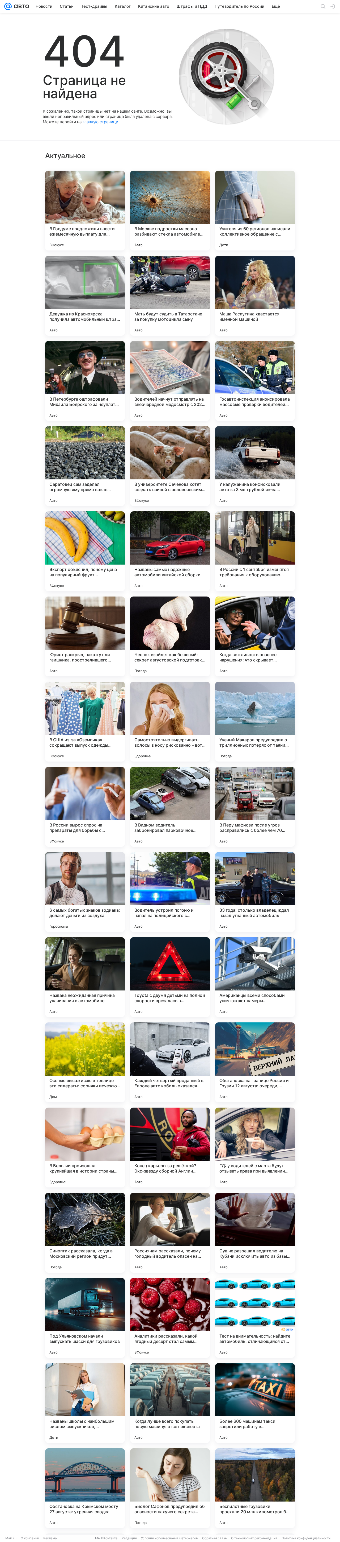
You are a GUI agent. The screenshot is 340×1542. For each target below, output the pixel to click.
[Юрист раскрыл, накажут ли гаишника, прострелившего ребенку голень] (85, 636)
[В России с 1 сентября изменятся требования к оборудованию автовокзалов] (255, 551)
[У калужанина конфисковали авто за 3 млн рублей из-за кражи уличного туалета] (255, 466)
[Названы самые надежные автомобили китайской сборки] (170, 551)
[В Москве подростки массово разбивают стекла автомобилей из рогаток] (170, 210)
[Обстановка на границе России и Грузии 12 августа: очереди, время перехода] (255, 1062)
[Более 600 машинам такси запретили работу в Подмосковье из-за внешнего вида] (255, 1403)
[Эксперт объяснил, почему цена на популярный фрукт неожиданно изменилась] (85, 551)
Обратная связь (214, 1538)
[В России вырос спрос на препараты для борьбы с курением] (85, 807)
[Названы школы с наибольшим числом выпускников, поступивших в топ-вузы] (85, 1403)
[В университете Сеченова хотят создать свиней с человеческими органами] (170, 466)
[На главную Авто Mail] (20, 6)
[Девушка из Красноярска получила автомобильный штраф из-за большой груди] (85, 296)
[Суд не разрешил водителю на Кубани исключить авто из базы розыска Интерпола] (255, 1233)
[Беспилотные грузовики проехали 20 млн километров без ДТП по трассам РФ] (255, 1488)
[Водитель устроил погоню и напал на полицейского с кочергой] (170, 892)
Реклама (50, 1538)
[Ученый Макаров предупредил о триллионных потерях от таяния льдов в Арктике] (255, 722)
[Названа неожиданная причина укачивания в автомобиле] (85, 977)
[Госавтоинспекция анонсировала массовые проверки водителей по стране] (255, 381)
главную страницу (100, 121)
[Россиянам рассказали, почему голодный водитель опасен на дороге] (170, 1233)
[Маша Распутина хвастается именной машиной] (255, 296)
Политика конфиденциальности (306, 1538)
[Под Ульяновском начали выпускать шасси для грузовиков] (85, 1318)
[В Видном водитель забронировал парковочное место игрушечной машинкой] (170, 807)
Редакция (129, 1538)
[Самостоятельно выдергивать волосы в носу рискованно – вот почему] (170, 722)
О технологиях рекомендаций (254, 1538)
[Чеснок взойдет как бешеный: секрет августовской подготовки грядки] (170, 636)
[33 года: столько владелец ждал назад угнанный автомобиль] (255, 892)
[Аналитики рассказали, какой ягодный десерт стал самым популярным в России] (170, 1318)
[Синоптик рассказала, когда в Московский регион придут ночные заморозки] (85, 1233)
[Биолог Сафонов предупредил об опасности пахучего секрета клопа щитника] (170, 1488)
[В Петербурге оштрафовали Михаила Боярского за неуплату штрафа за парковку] (85, 381)
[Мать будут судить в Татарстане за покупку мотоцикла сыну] (170, 296)
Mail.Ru (10, 1538)
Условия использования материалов (169, 1538)
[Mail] (8, 6)
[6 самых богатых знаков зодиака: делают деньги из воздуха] (85, 892)
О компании (30, 1538)
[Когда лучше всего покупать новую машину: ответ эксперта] (170, 1403)
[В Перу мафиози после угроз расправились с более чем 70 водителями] (255, 807)
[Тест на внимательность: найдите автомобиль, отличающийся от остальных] (255, 1318)
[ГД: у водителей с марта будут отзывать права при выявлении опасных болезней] (255, 1147)
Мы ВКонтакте (106, 1538)
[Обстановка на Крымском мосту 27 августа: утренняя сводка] (85, 1488)
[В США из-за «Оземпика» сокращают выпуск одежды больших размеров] (85, 722)
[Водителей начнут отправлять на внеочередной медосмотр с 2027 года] (170, 381)
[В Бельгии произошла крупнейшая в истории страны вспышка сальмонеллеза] (85, 1147)
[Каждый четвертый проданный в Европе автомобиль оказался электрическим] (170, 1062)
